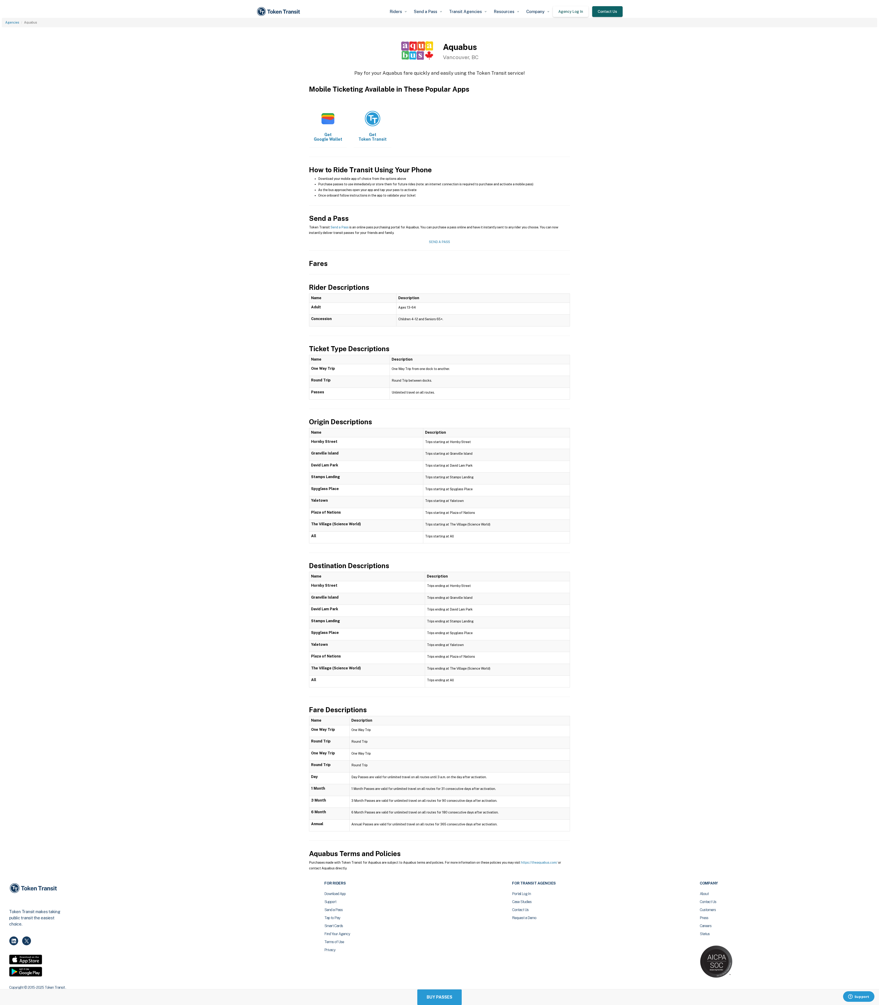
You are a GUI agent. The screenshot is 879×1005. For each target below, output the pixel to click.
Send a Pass (340, 227)
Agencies (12, 22)
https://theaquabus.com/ (539, 862)
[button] (398, 11)
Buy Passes (439, 997)
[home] (279, 11)
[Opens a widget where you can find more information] (858, 997)
